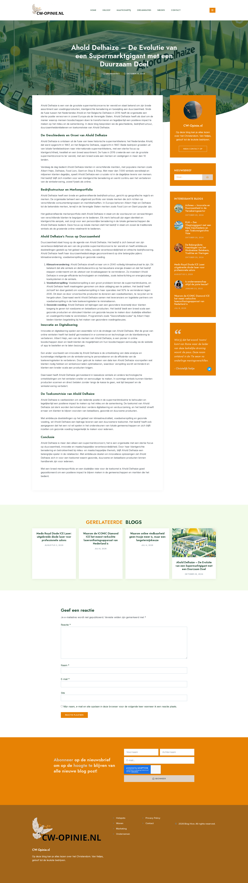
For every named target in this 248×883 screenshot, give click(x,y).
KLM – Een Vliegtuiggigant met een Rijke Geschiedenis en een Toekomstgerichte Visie (198, 228)
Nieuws (161, 10)
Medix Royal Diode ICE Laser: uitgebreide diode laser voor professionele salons (189, 267)
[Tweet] (209, 369)
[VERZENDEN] (207, 177)
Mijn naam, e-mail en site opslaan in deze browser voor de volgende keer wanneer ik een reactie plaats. (120, 706)
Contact (176, 10)
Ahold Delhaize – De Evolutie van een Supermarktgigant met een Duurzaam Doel (194, 565)
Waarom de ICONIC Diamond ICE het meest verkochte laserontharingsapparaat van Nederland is (192, 300)
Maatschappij (124, 10)
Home (93, 10)
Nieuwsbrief (182, 170)
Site (63, 692)
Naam (65, 665)
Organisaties (144, 10)
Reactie (66, 624)
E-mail (65, 679)
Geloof (106, 10)
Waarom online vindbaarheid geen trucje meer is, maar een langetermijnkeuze (147, 537)
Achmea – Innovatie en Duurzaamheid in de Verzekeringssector (197, 208)
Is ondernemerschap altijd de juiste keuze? (196, 283)
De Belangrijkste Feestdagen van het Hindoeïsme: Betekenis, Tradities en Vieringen (197, 249)
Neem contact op (193, 148)
